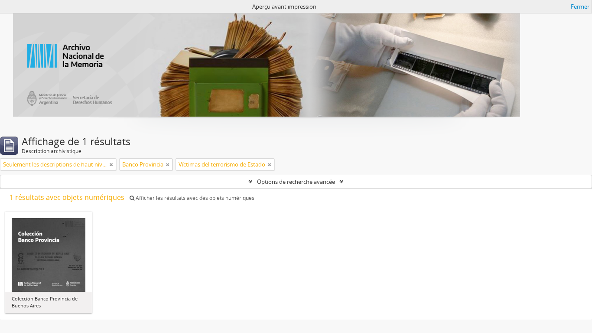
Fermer (580, 6)
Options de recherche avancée (296, 182)
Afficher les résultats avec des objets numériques (194, 198)
